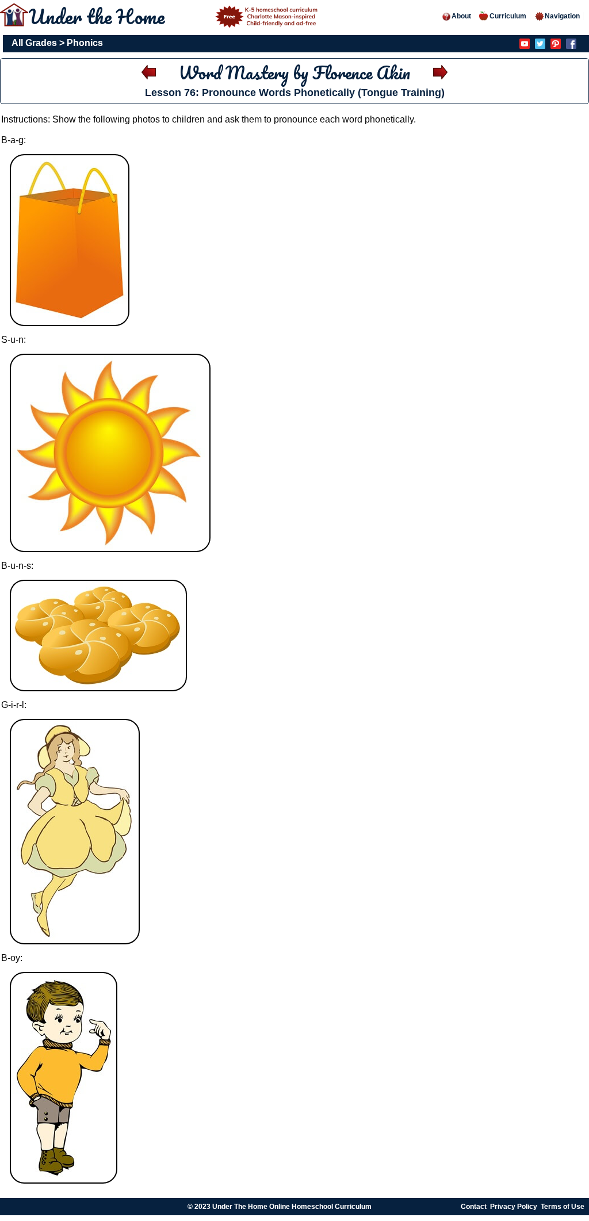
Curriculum (507, 16)
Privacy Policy (513, 1207)
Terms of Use (562, 1207)
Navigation (562, 16)
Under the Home (99, 16)
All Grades (34, 43)
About (461, 16)
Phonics (85, 43)
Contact (474, 1207)
